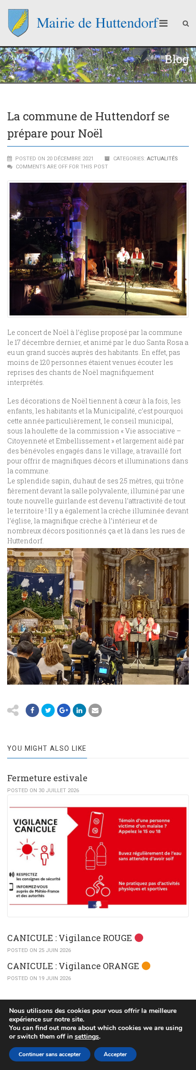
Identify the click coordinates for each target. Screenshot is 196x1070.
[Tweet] (48, 710)
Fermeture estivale (47, 778)
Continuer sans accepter (50, 1054)
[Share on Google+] (63, 710)
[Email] (79, 710)
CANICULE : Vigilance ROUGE (70, 937)
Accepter (115, 1054)
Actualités (162, 159)
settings (87, 1036)
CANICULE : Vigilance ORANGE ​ (74, 966)
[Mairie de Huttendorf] (83, 23)
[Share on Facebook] (32, 710)
